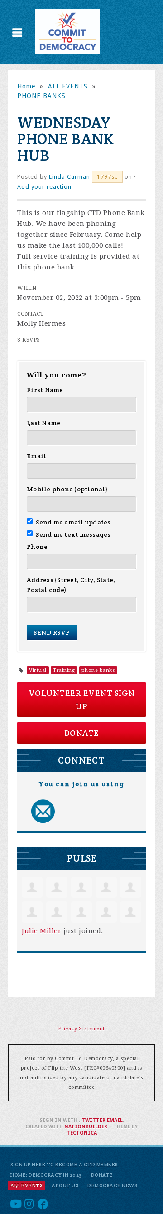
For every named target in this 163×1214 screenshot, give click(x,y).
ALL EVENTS (68, 86)
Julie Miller (41, 931)
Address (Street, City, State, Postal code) (71, 585)
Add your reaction (44, 186)
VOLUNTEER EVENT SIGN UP (82, 699)
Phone (37, 547)
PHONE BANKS (41, 95)
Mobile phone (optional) (67, 489)
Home (26, 86)
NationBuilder (85, 1127)
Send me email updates (73, 522)
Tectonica (82, 1133)
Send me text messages (73, 534)
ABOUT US (65, 1185)
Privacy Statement (81, 1029)
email (115, 1120)
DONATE (81, 733)
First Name (45, 390)
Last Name (43, 423)
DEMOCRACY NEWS (112, 1185)
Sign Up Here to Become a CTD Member (64, 1164)
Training (64, 670)
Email (36, 456)
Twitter (93, 1120)
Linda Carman (69, 176)
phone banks (98, 670)
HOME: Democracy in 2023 (46, 1175)
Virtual (38, 670)
